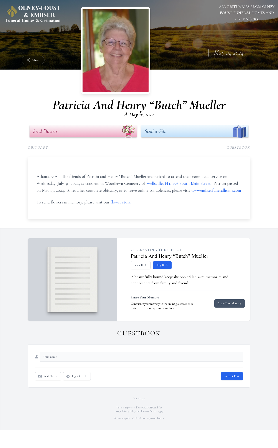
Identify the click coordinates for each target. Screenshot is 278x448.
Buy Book (162, 265)
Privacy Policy (129, 411)
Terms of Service (149, 411)
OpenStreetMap (143, 418)
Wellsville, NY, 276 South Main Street (179, 183)
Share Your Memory (229, 303)
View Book (140, 265)
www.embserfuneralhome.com (216, 190)
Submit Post (232, 376)
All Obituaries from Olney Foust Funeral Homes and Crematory (247, 12)
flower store (121, 202)
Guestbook (238, 147)
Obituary (38, 147)
